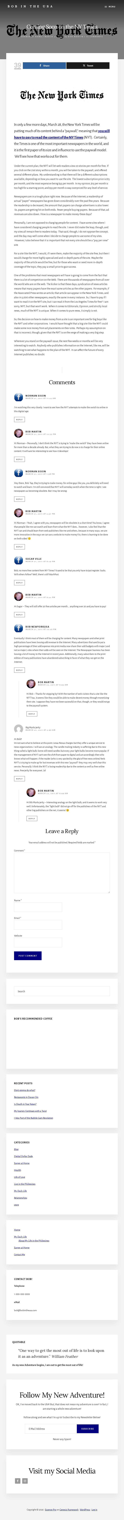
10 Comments (94, 37)
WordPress (85, 1510)
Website (18, 936)
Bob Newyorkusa (37, 627)
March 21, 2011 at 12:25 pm (41, 434)
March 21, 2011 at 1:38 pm (40, 474)
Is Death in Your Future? (25, 1104)
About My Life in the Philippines (34, 1241)
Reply (19, 420)
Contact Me (19, 1254)
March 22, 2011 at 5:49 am (40, 730)
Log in (94, 1510)
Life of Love (19, 1177)
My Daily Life (20, 1191)
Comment (19, 850)
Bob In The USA (31, 6)
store (16, 1205)
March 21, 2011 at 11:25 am (41, 398)
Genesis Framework (69, 1510)
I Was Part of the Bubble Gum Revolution (33, 1118)
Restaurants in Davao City (26, 1097)
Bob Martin (34, 431)
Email (17, 918)
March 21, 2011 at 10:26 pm (41, 629)
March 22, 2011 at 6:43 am (53, 685)
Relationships (20, 1198)
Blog (16, 1149)
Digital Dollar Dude (23, 1156)
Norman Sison (36, 396)
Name (18, 900)
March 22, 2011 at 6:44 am (53, 793)
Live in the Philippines (24, 1184)
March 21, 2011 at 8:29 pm (40, 562)
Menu (112, 7)
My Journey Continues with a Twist (30, 1111)
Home (17, 1230)
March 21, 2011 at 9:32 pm (40, 597)
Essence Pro (50, 1510)
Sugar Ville (34, 559)
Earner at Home (31, 37)
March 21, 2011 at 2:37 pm (40, 514)
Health (17, 1170)
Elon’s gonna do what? (24, 1090)
